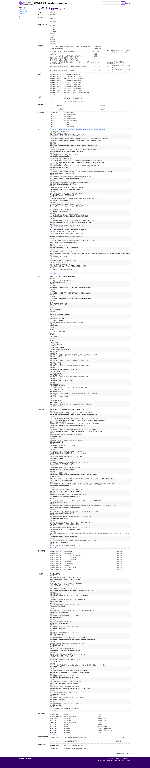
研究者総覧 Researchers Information (50, 3)
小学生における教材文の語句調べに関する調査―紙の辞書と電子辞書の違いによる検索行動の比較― (77, 129)
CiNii (51, 228)
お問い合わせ (22, 18)
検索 (123, 3)
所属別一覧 (23, 9)
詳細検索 (22, 13)
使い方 (20, 16)
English (128, 3)
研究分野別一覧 (24, 11)
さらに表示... (53, 94)
